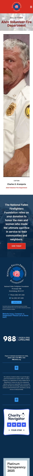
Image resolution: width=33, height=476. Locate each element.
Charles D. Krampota (16, 184)
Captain (16, 181)
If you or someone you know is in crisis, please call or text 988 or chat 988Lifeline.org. (16, 357)
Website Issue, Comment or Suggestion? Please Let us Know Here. (15, 315)
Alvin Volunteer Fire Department (16, 188)
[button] (28, 7)
